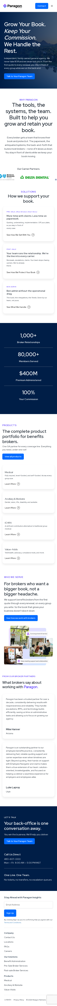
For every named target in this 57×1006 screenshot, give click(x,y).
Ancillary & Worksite (13, 985)
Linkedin (7, 1000)
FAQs (6, 946)
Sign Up (10, 913)
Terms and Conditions (12, 922)
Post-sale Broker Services (16, 970)
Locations (8, 942)
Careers (8, 951)
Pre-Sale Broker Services (15, 965)
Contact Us (9, 937)
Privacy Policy (19, 1000)
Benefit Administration (14, 961)
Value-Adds (9, 989)
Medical (8, 980)
